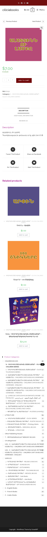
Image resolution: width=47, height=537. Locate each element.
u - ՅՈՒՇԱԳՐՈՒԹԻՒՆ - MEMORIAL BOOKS (21, 427)
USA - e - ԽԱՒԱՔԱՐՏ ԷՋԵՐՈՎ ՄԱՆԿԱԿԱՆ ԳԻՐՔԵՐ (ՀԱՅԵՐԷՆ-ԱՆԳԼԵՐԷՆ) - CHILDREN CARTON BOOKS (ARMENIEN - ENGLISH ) (24, 452)
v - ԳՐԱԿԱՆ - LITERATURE (15, 430)
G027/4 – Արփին (23, 225)
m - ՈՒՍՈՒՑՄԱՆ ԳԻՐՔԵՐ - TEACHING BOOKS (22, 470)
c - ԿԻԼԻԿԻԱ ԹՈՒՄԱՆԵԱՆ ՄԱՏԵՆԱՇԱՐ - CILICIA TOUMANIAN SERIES (24, 371)
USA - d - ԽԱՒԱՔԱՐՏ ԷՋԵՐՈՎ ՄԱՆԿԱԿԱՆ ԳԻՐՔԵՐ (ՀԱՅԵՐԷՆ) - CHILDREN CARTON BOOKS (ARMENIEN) (24, 445)
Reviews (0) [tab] (23, 121)
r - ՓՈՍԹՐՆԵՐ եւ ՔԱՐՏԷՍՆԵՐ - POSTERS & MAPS (24, 411)
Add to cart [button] (23, 235)
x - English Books (11, 488)
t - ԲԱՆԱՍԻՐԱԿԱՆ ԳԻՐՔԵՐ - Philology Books (22, 424)
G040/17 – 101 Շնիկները (23, 280)
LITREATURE (9, 415)
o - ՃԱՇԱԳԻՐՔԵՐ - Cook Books (17, 476)
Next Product (36, 21)
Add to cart (23, 80)
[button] (41, 28)
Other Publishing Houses (13, 434)
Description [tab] (23, 110)
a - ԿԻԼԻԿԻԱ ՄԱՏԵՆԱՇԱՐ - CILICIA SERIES (21, 418)
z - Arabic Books (11, 495)
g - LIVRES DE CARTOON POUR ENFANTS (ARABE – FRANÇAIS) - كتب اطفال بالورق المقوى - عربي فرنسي (24, 397)
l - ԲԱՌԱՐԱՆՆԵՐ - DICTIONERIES (18, 467)
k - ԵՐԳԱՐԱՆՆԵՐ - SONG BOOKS (18, 464)
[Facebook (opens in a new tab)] (21, 3)
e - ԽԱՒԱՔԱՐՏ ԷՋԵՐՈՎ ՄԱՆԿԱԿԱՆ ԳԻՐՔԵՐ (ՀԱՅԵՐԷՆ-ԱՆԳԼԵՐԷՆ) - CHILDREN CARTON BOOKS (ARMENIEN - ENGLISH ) (24, 382)
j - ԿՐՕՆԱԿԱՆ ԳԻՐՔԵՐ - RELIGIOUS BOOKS (21, 461)
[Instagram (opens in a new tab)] (24, 3)
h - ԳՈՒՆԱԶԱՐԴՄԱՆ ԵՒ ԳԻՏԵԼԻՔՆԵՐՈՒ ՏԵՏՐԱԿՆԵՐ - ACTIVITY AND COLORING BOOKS (23, 402)
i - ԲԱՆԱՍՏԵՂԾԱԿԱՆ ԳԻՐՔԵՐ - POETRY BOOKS (23, 421)
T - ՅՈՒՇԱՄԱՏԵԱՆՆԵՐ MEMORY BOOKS (20, 437)
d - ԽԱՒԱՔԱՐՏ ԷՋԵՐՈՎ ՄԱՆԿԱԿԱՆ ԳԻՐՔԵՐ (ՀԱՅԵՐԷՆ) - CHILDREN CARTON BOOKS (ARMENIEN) (24, 376)
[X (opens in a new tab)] (19, 3)
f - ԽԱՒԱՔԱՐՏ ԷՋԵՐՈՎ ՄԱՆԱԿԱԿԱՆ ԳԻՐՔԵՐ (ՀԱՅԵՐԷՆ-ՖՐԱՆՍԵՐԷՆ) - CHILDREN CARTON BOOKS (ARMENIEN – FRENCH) (25, 390)
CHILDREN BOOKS (11, 361)
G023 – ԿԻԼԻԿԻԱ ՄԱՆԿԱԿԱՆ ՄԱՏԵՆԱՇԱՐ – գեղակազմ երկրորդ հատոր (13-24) (23, 335)
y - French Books (11, 491)
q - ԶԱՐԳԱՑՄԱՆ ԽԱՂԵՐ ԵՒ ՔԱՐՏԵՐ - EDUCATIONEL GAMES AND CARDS (20, 407)
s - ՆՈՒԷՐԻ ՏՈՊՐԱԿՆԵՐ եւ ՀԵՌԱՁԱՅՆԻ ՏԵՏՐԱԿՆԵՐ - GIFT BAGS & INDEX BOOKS (21, 483)
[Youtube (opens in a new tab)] (27, 3)
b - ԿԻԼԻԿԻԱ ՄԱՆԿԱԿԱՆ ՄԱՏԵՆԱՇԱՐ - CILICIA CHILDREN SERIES (23, 221)
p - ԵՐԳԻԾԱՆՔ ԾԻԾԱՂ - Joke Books (19, 479)
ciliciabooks (10, 10)
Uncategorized (10, 440)
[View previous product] (4, 21)
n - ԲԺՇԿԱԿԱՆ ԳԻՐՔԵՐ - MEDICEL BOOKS (21, 473)
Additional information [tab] (23, 115)
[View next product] (43, 21)
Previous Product (11, 21)
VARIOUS (8, 458)
